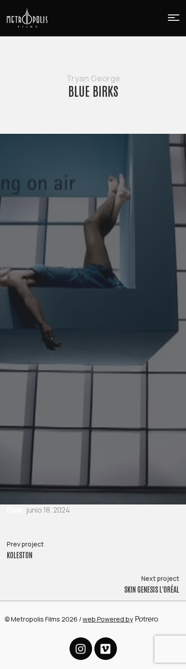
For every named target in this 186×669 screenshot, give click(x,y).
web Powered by (108, 619)
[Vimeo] (105, 648)
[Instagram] (81, 648)
